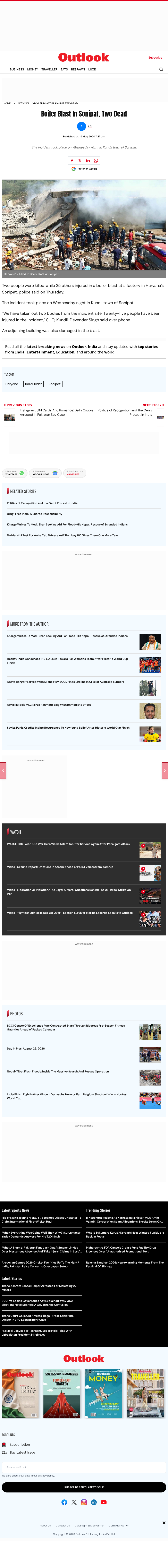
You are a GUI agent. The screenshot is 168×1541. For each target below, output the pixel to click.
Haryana (12, 384)
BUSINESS (17, 69)
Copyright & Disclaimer (89, 1525)
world (109, 352)
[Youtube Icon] (103, 1502)
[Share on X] (80, 160)
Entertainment (40, 352)
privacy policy (46, 1475)
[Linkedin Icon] (94, 1502)
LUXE (92, 69)
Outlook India (84, 346)
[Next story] (165, 770)
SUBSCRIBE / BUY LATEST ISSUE (84, 1487)
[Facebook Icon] (64, 1502)
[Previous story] (3, 770)
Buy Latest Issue (22, 1452)
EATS (64, 69)
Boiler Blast (33, 384)
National (24, 103)
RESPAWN (78, 69)
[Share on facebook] (72, 160)
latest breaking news (46, 346)
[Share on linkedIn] (88, 160)
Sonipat (55, 384)
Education (65, 352)
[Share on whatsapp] (96, 160)
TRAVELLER (49, 69)
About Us (45, 1525)
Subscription (20, 1444)
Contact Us (63, 1525)
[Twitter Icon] (74, 1502)
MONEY (32, 69)
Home (7, 103)
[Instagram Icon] (84, 1502)
